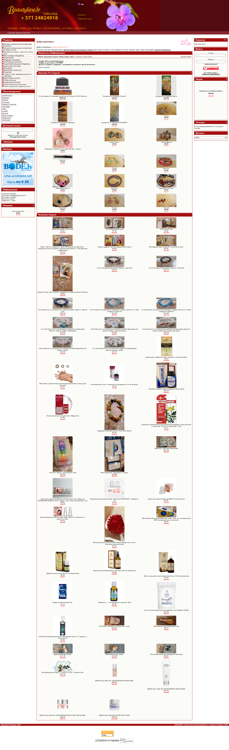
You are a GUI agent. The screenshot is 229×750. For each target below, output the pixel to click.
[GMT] (18, 109)
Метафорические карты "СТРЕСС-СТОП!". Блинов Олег (63, 672)
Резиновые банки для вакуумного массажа (166, 654)
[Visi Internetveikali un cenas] (127, 740)
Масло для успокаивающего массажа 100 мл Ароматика (114, 570)
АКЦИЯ (22, 28)
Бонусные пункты (8, 199)
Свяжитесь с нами (8, 200)
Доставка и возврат (9, 197)
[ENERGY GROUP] (18, 105)
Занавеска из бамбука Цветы (166, 96)
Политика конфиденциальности (14, 195)
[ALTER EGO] (18, 96)
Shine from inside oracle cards (63, 229)
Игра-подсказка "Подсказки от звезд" (114, 472)
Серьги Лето (114, 142)
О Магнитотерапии (9, 194)
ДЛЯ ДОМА (8, 68)
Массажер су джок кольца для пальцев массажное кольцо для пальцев (62, 384)
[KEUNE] (18, 114)
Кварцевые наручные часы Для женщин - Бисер (63, 149)
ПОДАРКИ (7, 72)
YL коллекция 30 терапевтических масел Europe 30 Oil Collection (62, 96)
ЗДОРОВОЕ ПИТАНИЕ (12, 66)
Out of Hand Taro (18, 211)
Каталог (26, 33)
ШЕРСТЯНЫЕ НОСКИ (12, 78)
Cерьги (166, 116)
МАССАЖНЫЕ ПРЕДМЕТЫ (14, 56)
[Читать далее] (44, 67)
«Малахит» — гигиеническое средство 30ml (114, 602)
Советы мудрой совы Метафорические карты (114, 247)
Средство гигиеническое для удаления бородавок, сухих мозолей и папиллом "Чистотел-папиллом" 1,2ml (166, 425)
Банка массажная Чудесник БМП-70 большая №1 (166, 499)
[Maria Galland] (18, 116)
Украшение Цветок (63, 188)
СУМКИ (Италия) (10, 80)
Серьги (114, 208)
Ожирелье (63, 208)
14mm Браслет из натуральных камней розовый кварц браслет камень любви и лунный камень (114, 330)
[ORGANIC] (18, 120)
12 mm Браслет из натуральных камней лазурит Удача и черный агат (62, 310)
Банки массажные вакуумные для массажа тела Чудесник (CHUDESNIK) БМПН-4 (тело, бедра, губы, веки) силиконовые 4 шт (63, 500)
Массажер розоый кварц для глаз (166, 626)
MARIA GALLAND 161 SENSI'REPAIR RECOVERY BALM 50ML (63, 715)
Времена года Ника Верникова (166, 448)
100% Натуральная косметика (15, 84)
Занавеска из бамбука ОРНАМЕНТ (114, 122)
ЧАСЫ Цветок (166, 142)
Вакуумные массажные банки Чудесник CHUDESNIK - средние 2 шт (114, 500)
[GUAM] (18, 111)
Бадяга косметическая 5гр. (63, 602)
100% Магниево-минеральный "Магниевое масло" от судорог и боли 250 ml (63, 637)
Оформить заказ (85, 18)
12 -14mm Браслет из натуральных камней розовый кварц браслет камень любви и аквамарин (63, 330)
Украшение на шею (166, 188)
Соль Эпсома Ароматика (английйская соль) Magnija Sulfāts (166, 610)
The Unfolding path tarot (114, 229)
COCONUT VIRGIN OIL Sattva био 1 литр (114, 626)
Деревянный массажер (62, 654)
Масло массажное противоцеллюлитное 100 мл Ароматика (166, 576)
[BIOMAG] (18, 98)
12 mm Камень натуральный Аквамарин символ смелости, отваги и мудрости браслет (114, 310)
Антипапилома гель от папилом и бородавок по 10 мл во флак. (114, 384)
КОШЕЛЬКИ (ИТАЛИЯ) (12, 82)
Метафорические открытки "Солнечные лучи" (166, 247)
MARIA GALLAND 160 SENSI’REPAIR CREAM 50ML (166, 689)
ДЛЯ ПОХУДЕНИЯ (51, 28)
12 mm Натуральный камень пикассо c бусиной (114, 268)
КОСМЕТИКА (34, 28)
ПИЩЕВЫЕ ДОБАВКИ (12, 60)
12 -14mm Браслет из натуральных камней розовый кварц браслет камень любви (114, 349)
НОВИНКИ (12, 28)
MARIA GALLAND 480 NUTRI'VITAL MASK (114, 715)
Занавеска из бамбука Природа (63, 122)
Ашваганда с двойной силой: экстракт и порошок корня (166, 357)
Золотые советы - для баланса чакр (62, 472)
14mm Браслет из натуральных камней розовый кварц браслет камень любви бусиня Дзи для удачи (166, 330)
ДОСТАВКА (67, 28)
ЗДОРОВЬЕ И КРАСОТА (13, 70)
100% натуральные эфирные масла (17, 86)
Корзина (81, 15)
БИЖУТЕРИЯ (9, 58)
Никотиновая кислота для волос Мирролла (63, 416)
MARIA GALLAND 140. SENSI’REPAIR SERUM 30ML (114, 681)
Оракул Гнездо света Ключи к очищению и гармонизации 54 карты (62, 292)
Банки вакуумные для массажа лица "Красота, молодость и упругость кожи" (62, 518)
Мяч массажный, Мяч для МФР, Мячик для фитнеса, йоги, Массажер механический (114, 543)
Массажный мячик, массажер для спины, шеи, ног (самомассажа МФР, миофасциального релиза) (166, 519)
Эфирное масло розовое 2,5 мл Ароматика (62, 573)
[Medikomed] (18, 118)
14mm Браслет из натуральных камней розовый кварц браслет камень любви (63, 349)
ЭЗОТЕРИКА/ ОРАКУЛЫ (13, 62)
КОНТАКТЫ (79, 28)
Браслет (63, 160)
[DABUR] (18, 100)
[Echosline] (18, 103)
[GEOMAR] (18, 107)
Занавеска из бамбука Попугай (114, 96)
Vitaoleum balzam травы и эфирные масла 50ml (166, 389)
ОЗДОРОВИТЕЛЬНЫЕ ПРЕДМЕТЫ (17, 64)
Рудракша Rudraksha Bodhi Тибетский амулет (114, 431)
